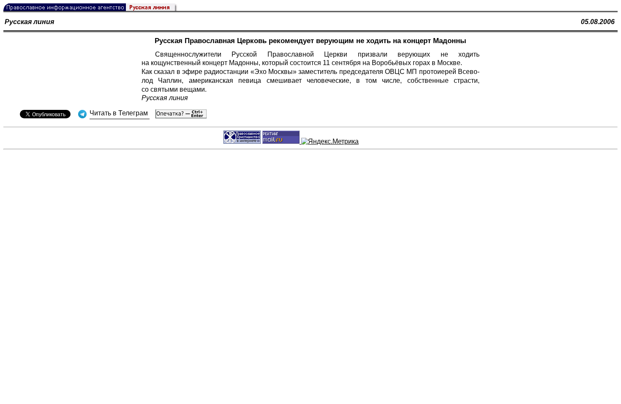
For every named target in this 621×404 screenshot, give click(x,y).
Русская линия (29, 21)
